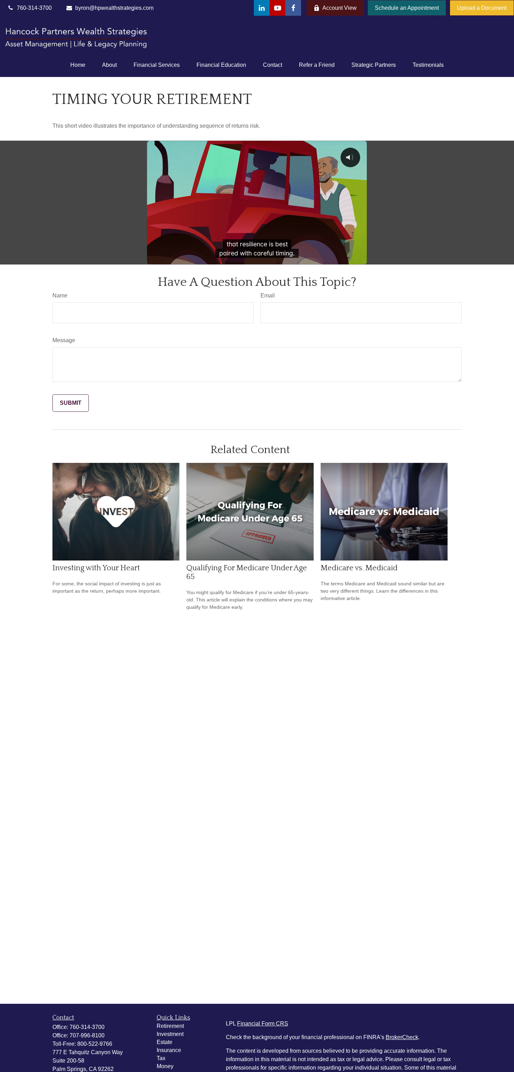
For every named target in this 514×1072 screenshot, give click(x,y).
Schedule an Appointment (407, 8)
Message (63, 340)
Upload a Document (482, 8)
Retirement (170, 1026)
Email (267, 295)
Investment (170, 1034)
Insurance (169, 1050)
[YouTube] (277, 8)
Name (59, 295)
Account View (339, 8)
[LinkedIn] (262, 8)
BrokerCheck (402, 1037)
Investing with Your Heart (96, 568)
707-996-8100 (87, 1035)
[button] (78, 65)
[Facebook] (293, 8)
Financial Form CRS (262, 1024)
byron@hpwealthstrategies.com (114, 8)
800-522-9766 (94, 1044)
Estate (164, 1042)
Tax (161, 1058)
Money (165, 1066)
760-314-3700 (87, 1027)
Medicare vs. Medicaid (359, 568)
